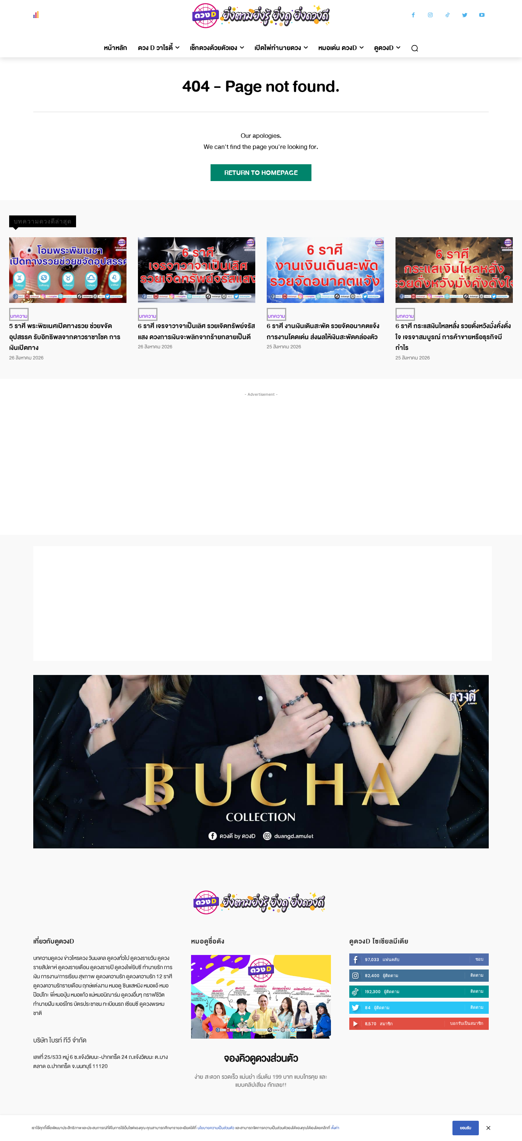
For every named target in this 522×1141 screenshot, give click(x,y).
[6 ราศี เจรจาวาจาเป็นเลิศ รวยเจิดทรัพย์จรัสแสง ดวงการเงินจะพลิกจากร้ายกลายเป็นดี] (196, 270)
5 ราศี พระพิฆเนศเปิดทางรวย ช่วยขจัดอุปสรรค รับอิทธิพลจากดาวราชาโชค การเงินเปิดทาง (64, 337)
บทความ (19, 316)
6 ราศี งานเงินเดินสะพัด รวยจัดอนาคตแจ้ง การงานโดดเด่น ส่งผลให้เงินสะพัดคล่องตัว (323, 331)
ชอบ (479, 959)
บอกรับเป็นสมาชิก (466, 1023)
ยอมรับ (465, 1128)
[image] (261, 997)
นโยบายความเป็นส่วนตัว (216, 1128)
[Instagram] (430, 16)
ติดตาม (476, 975)
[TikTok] (447, 16)
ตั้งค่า (335, 1128)
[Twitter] (465, 16)
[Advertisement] (261, 455)
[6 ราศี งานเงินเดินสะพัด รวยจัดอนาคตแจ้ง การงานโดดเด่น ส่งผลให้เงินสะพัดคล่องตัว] (325, 270)
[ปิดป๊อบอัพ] (488, 1128)
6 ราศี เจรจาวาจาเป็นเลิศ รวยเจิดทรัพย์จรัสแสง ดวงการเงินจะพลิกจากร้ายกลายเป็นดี (196, 331)
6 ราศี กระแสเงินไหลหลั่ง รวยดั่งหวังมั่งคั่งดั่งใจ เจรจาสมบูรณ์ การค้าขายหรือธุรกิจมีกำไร (453, 337)
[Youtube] (482, 16)
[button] (414, 48)
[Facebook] (413, 16)
